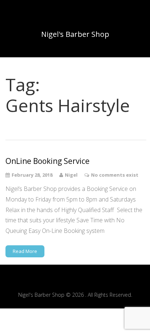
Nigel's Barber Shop (75, 34)
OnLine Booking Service (47, 161)
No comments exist (114, 175)
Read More (25, 251)
